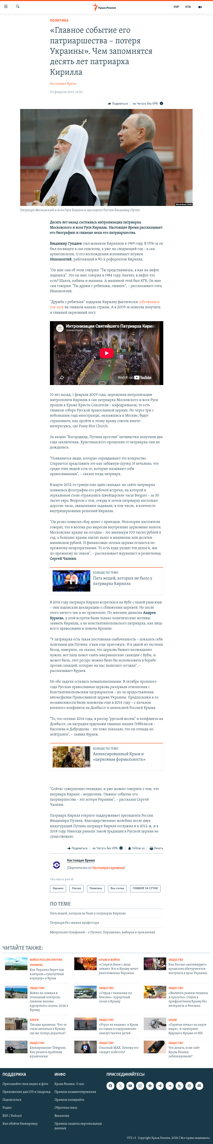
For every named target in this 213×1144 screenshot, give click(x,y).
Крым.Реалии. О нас (69, 1084)
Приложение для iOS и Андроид (26, 1092)
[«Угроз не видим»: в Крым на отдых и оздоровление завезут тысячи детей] (85, 1024)
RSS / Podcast (12, 1116)
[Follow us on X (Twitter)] (120, 1086)
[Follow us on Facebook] (110, 1086)
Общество (175, 960)
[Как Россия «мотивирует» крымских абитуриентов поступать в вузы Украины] (155, 963)
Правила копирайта (69, 1100)
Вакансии (61, 1116)
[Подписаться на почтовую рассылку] (199, 1086)
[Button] (118, 103)
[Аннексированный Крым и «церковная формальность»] (71, 757)
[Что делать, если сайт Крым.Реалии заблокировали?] (155, 1047)
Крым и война (109, 960)
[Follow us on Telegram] (160, 1086)
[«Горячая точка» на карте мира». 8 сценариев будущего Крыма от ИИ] (155, 1024)
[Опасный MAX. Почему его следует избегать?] (85, 1047)
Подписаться (11, 1100)
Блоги (34, 1020)
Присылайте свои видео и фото (25, 1084)
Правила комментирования (75, 1092)
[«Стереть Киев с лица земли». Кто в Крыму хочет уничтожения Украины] (85, 963)
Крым (172, 1020)
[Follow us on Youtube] (130, 1086)
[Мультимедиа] (200, 7)
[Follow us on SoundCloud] (169, 1086)
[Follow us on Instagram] (140, 1086)
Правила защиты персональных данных (78, 1126)
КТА (188, 7)
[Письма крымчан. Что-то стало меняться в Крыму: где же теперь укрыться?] (16, 1024)
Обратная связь (65, 1108)
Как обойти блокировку (20, 1123)
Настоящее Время (63, 83)
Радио (7, 1108)
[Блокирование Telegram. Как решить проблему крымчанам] (16, 1047)
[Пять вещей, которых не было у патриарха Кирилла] (71, 581)
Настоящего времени (108, 868)
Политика (59, 21)
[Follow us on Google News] (150, 1086)
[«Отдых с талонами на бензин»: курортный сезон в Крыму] (85, 992)
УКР (176, 7)
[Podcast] (189, 1086)
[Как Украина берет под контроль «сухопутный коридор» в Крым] (16, 963)
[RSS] (179, 1086)
